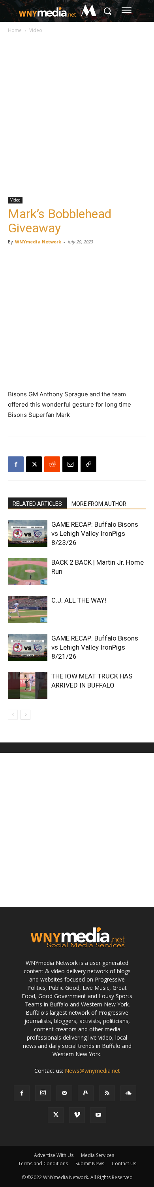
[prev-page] (13, 715)
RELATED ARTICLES (37, 504)
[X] (34, 464)
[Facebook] (16, 464)
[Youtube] (98, 1115)
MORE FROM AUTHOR (98, 504)
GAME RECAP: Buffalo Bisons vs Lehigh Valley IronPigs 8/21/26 (94, 647)
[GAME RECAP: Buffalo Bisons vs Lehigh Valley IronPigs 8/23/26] (27, 533)
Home (15, 30)
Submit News (89, 1163)
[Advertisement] (77, 116)
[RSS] (107, 1093)
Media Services (97, 1155)
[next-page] (25, 715)
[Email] (70, 464)
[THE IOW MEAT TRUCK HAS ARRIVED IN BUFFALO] (27, 685)
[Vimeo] (77, 1115)
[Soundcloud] (128, 1093)
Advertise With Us (53, 1155)
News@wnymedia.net (92, 1070)
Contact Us (124, 1163)
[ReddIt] (52, 464)
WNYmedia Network (38, 242)
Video (35, 30)
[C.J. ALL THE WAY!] (27, 609)
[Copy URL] (88, 464)
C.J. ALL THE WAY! (78, 600)
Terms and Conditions (43, 1163)
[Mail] (64, 1093)
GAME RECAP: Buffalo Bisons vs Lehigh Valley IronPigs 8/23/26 (94, 533)
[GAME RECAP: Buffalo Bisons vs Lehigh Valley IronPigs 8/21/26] (27, 647)
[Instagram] (43, 1093)
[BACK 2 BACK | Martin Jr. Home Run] (27, 571)
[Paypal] (86, 1093)
